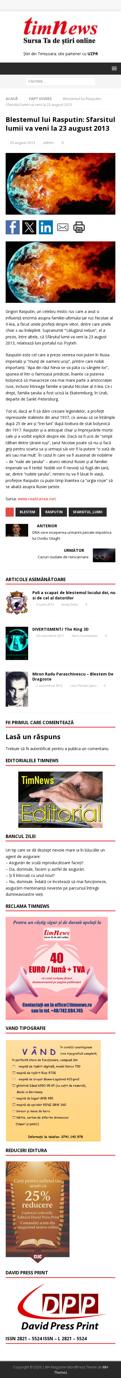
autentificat (40, 748)
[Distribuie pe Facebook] (14, 231)
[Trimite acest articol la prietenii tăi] (63, 231)
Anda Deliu (70, 604)
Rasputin (54, 512)
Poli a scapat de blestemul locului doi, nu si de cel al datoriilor (73, 595)
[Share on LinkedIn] (47, 231)
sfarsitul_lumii (87, 512)
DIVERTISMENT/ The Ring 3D (60, 629)
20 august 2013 (22, 142)
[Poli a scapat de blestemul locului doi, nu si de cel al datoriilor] (17, 602)
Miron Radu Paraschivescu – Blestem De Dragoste (72, 676)
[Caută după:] (60, 81)
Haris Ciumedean (85, 636)
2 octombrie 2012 (49, 685)
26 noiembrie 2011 (50, 636)
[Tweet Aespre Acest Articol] (30, 231)
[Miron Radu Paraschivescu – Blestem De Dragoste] (17, 689)
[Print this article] (80, 231)
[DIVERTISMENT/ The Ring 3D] (17, 643)
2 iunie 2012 (45, 604)
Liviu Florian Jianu (83, 685)
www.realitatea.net (37, 498)
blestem (27, 512)
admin (48, 142)
